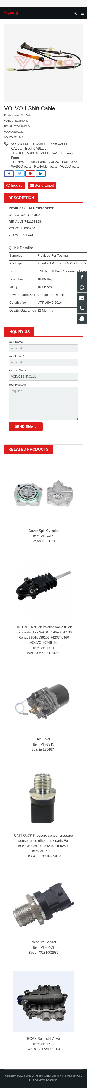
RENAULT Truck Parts (29, 162)
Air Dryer (43, 739)
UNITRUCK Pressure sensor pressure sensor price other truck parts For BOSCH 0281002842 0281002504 (43, 840)
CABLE (16, 148)
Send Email (44, 185)
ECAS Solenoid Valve (43, 1038)
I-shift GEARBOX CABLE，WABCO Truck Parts (42, 153)
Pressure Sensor (43, 942)
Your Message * (19, 384)
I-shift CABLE (58, 144)
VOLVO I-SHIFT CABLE (28, 144)
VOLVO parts (69, 166)
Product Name (18, 370)
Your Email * (16, 356)
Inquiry (16, 185)
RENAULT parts (45, 166)
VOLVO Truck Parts (62, 162)
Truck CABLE (34, 148)
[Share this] (9, 173)
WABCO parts (21, 166)
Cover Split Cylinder (44, 531)
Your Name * (17, 342)
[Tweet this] (20, 173)
